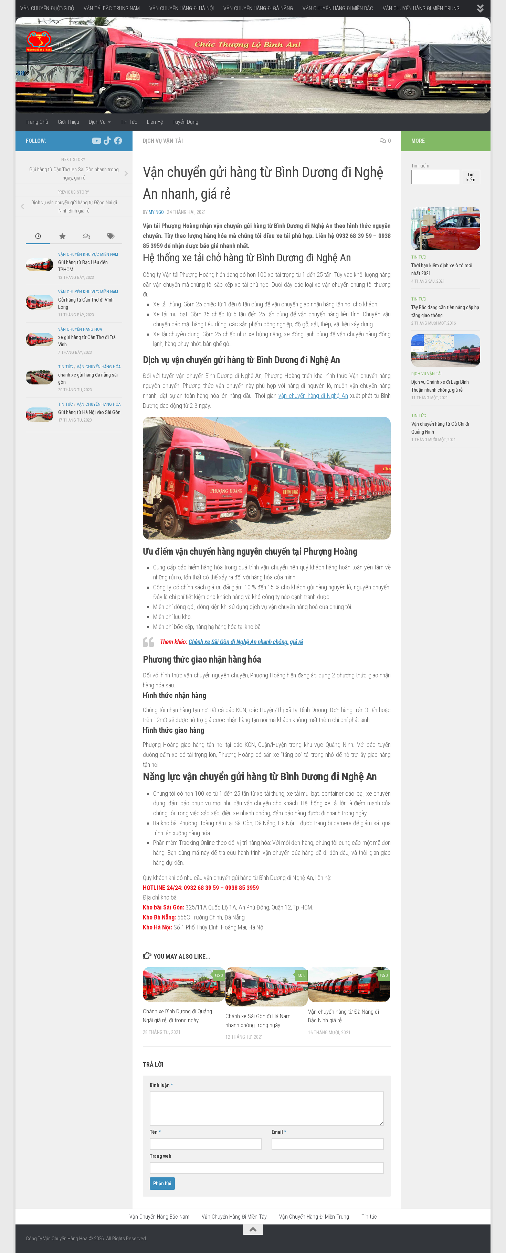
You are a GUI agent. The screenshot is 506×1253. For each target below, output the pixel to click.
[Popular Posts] (62, 236)
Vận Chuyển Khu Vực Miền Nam (88, 254)
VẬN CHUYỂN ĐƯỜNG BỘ (47, 8)
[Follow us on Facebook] (118, 141)
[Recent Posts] (38, 236)
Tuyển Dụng (185, 122)
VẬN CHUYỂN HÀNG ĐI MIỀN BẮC (338, 8)
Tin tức (65, 366)
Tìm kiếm (420, 166)
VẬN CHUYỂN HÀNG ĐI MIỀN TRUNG (421, 8)
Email (279, 1132)
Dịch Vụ (97, 122)
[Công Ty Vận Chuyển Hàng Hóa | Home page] (39, 41)
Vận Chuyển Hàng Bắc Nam (159, 1216)
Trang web (160, 1156)
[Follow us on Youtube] (96, 141)
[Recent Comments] (86, 236)
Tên (155, 1132)
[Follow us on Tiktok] (107, 141)
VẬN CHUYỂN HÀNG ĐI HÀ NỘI (181, 8)
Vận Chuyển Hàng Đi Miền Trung (314, 1216)
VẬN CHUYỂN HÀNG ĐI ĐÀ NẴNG (258, 8)
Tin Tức (128, 122)
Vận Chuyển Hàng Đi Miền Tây (234, 1216)
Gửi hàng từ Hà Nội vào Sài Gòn (89, 412)
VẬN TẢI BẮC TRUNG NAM (112, 8)
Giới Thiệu (68, 122)
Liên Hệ (155, 122)
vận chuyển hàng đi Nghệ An (313, 395)
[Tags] (110, 236)
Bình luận (161, 1085)
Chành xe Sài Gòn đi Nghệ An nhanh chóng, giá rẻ (246, 641)
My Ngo (156, 212)
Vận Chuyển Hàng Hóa (80, 329)
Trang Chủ (36, 122)
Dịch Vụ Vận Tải (163, 141)
